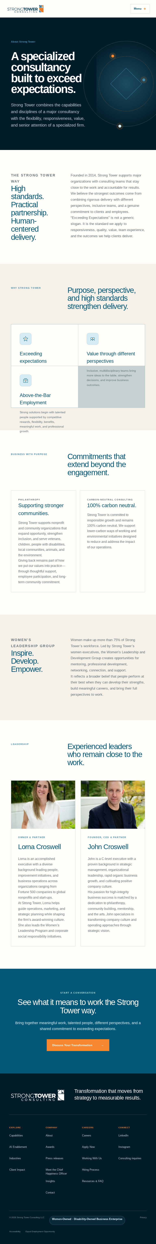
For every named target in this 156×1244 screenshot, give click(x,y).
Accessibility (15, 1231)
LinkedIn (123, 1135)
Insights (50, 1181)
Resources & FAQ (92, 1181)
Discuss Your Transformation (78, 1045)
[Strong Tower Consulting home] (65, 9)
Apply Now (88, 1146)
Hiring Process (90, 1169)
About (49, 1135)
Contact (50, 1192)
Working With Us (92, 1158)
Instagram (124, 1146)
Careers (86, 1135)
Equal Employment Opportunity (40, 1231)
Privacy (143, 1217)
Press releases (54, 1158)
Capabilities (16, 1135)
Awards (50, 1146)
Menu (138, 8)
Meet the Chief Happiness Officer (56, 1171)
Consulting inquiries (129, 1158)
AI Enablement (18, 1146)
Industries (15, 1158)
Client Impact (17, 1169)
